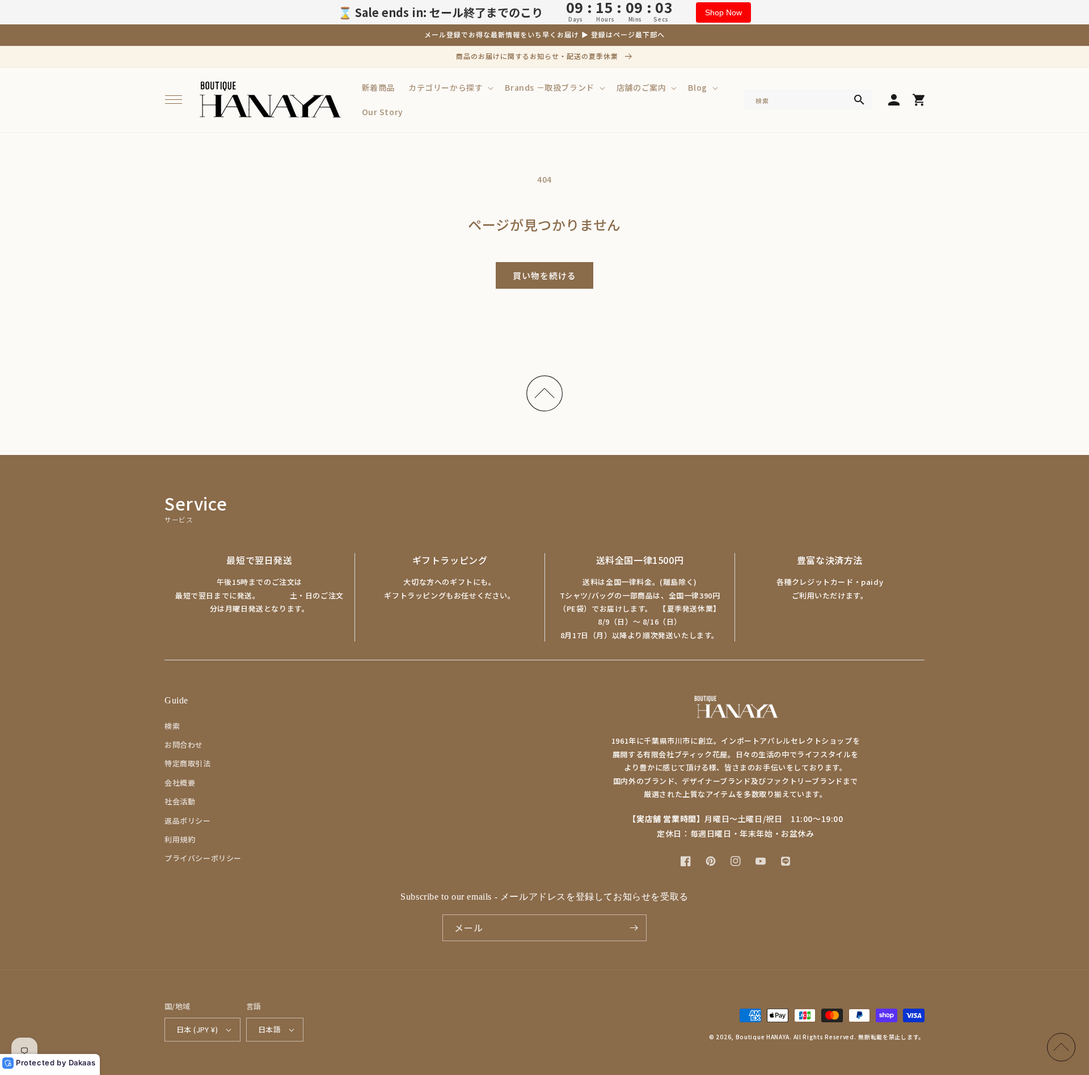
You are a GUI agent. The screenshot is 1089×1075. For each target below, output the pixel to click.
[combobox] (808, 100)
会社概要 (179, 782)
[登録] (633, 927)
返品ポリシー (187, 820)
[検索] (859, 99)
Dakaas (82, 1062)
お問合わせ (183, 744)
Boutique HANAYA (763, 1036)
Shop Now (723, 12)
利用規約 (179, 839)
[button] (173, 99)
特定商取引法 (187, 763)
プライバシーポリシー (203, 858)
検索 (172, 725)
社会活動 (179, 801)
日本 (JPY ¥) (197, 1029)
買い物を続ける (544, 275)
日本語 (269, 1029)
